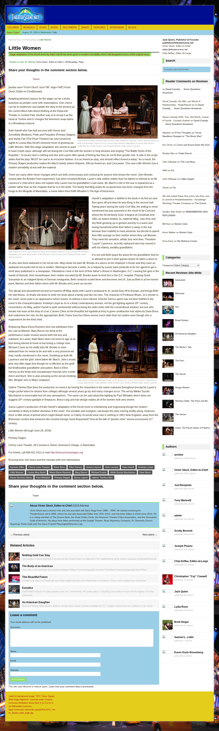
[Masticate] (168, 299)
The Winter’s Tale (183, 347)
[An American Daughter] (14, 606)
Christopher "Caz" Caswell (190, 576)
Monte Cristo (181, 224)
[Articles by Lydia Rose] (167, 613)
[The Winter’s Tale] (168, 352)
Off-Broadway (71, 62)
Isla (39, 32)
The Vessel (180, 374)
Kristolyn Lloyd (145, 467)
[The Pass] (168, 366)
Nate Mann (145, 472)
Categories (167, 265)
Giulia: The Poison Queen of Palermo (192, 428)
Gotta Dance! (185, 153)
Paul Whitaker (43, 477)
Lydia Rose (181, 606)
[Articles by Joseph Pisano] (167, 552)
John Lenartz (111, 467)
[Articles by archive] (167, 461)
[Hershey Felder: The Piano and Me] (168, 406)
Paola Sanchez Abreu (21, 477)
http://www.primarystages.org (66, 452)
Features (99, 27)
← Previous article (19, 534)
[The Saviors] (168, 420)
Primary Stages (62, 477)
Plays (42, 27)
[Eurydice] (14, 591)
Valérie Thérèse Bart (102, 477)
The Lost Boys (188, 162)
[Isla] (168, 312)
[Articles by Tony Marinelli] (167, 506)
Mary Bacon (81, 472)
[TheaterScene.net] (109, 15)
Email (13, 660)
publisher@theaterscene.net (178, 42)
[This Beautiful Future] (14, 581)
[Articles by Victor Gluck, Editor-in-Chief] (167, 476)
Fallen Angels (187, 179)
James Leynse (93, 467)
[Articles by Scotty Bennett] (167, 537)
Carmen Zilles (17, 467)
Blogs (132, 27)
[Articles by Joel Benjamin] (167, 491)
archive (178, 454)
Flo (172, 170)
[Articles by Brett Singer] (167, 628)
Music (54, 27)
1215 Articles (80, 505)
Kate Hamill (128, 467)
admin (178, 515)
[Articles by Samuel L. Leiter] (167, 643)
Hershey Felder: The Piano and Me (191, 401)
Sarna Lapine (81, 477)
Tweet (36, 79)
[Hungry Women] (168, 393)
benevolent (180, 280)
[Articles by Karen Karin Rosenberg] (167, 658)
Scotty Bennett (183, 530)
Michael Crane (98, 472)
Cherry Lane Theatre (39, 467)
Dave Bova (59, 467)
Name (13, 651)
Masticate (179, 293)
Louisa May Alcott (36, 472)
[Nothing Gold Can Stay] (14, 559)
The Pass (179, 360)
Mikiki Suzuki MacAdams (122, 472)
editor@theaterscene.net (175, 49)
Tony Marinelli (182, 500)
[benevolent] (168, 285)
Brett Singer (181, 622)
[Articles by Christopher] (167, 582)
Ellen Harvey (75, 467)
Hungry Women (182, 387)
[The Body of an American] (14, 570)
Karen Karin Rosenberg (188, 652)
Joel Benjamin (183, 485)
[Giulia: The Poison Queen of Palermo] (168, 433)
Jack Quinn (181, 591)
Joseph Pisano (183, 546)
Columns (13, 27)
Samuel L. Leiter (184, 637)
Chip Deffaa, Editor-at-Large (191, 561)
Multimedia (70, 27)
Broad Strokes (182, 320)
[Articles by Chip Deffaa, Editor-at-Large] (167, 567)
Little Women (16, 472)
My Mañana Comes (187, 241)
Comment (15, 627)
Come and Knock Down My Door (193, 145)
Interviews (117, 27)
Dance (85, 27)
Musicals (29, 27)
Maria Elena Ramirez (60, 472)
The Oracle (200, 203)
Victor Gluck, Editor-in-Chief (49, 62)
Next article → (150, 534)
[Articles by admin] (167, 522)
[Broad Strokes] (168, 326)
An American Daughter (185, 334)
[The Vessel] (168, 379)
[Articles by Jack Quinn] (167, 598)
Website (14, 670)
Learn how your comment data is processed (71, 686)
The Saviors (180, 414)
